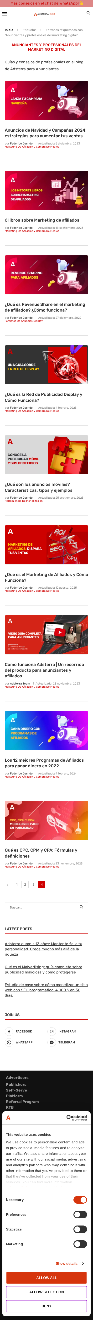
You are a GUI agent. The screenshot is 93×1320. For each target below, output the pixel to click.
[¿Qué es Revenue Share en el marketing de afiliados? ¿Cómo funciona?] (46, 275)
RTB (10, 1107)
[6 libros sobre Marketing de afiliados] (46, 190)
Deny (46, 1306)
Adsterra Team (20, 683)
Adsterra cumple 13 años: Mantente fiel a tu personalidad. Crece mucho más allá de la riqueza (43, 949)
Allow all (46, 1278)
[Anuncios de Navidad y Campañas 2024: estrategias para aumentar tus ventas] (46, 100)
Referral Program (22, 1101)
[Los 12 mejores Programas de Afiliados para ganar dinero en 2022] (46, 730)
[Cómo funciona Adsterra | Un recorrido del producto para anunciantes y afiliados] (46, 635)
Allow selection (46, 1292)
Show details (67, 1263)
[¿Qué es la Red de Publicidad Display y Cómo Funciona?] (46, 365)
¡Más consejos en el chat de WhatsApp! (44, 3)
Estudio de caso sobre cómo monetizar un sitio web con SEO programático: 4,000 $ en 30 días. (46, 990)
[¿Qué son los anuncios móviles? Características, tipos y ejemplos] (46, 455)
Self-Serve (16, 1090)
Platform (14, 1096)
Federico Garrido (21, 143)
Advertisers (17, 1077)
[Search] (88, 14)
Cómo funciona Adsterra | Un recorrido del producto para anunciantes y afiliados (44, 670)
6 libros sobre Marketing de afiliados (42, 220)
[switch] (80, 1214)
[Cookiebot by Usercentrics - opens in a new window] (66, 1118)
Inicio (9, 30)
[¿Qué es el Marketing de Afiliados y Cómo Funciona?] (46, 545)
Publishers (16, 1084)
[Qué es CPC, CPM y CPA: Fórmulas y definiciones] (46, 820)
